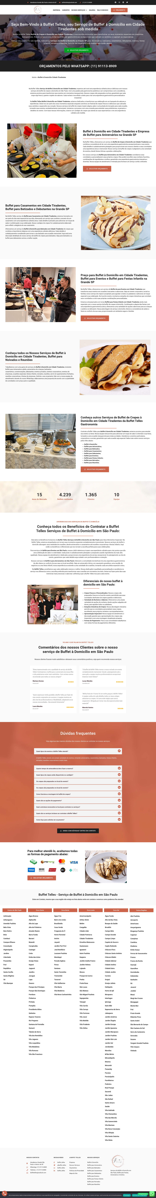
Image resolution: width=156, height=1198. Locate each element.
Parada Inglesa (59, 961)
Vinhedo (133, 1051)
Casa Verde (58, 927)
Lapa (30, 979)
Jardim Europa (110, 1024)
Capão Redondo (111, 946)
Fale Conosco (102, 10)
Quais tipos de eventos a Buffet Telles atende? (52, 751)
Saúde (107, 1106)
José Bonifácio (59, 950)
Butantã (31, 942)
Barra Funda (33, 935)
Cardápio (66, 10)
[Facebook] (115, 2)
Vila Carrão (84, 1006)
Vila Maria (58, 987)
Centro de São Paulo (14, 910)
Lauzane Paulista (60, 953)
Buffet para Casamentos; (93, 451)
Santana (57, 968)
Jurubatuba (109, 1047)
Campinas (134, 939)
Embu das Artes (34, 957)
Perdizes (32, 994)
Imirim (56, 938)
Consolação (7, 946)
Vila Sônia (108, 1140)
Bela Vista (7, 927)
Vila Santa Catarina (112, 1136)
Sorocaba (133, 1036)
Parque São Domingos (37, 991)
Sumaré (32, 1028)
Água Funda (109, 916)
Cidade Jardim (110, 972)
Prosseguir (127, 1195)
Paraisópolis (109, 1077)
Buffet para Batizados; (92, 449)
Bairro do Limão (60, 920)
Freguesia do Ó (59, 931)
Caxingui (32, 950)
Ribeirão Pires (135, 1017)
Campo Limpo (110, 938)
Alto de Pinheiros (35, 927)
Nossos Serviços (78, 10)
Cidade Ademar (110, 961)
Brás (5, 935)
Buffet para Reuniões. (91, 463)
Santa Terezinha (60, 972)
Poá (131, 1009)
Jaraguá (32, 976)
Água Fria (57, 916)
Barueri (31, 938)
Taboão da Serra (35, 1032)
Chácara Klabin (110, 957)
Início (34, 77)
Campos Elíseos (9, 942)
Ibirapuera (109, 994)
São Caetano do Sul (137, 1028)
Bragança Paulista (137, 931)
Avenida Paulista (9, 923)
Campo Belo (109, 931)
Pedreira (108, 1084)
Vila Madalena (34, 1047)
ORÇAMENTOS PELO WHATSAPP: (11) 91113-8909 (78, 66)
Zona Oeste (40, 910)
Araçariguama (135, 927)
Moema (108, 1062)
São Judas (109, 1095)
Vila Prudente (85, 1024)
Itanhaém (133, 980)
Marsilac (108, 1050)
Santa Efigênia (8, 976)
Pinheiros (32, 998)
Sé (4, 979)
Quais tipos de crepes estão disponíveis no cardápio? (54, 775)
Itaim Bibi (108, 1006)
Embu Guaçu (135, 950)
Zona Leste (91, 910)
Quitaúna (32, 1013)
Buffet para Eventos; (91, 456)
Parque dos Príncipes (36, 987)
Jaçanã (57, 942)
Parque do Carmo (86, 976)
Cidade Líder (84, 931)
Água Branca (33, 916)
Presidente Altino (35, 1009)
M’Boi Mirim (109, 1054)
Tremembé (58, 976)
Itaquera (83, 957)
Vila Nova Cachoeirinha (62, 994)
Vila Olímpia (109, 1133)
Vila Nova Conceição (112, 1129)
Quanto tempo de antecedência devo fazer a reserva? (54, 768)
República (7, 968)
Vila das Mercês (111, 1118)
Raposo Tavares (35, 1017)
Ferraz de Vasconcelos (138, 953)
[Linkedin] (123, 2)
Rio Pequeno (33, 1021)
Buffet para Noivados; (91, 460)
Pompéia (32, 1006)
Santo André (134, 1021)
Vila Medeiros (59, 991)
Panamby (108, 1069)
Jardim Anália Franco (87, 961)
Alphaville (32, 920)
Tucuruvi (57, 979)
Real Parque (109, 1088)
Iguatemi (83, 950)
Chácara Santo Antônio (113, 953)
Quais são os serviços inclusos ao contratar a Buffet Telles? (56, 813)
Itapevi (31, 965)
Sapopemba (84, 998)
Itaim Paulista (85, 953)
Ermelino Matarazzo (87, 942)
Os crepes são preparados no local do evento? (52, 781)
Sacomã (108, 1092)
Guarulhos (134, 968)
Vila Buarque (8, 983)
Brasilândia (58, 923)
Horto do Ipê (109, 991)
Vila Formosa (84, 1013)
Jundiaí (133, 991)
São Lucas (83, 987)
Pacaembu (7, 961)
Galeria (92, 10)
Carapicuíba (33, 946)
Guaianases (84, 946)
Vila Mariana (109, 1125)
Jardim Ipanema (111, 1028)
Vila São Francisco (35, 1054)
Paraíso (108, 1073)
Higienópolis (8, 950)
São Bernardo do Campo (139, 1024)
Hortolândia (134, 972)
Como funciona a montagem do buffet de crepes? (53, 794)
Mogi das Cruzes (136, 998)
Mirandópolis (110, 1058)
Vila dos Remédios (35, 1036)
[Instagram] (119, 2)
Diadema (133, 946)
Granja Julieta (110, 983)
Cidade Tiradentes (86, 938)
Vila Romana (33, 1050)
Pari (4, 965)
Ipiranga (108, 1002)
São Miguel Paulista (87, 994)
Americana (134, 924)
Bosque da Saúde (111, 923)
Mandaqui (58, 957)
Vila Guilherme (59, 983)
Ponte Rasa (84, 983)
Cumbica (133, 942)
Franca (133, 957)
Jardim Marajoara (111, 1032)
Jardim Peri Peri (60, 946)
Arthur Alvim (84, 920)
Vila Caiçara (134, 1047)
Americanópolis (85, 916)
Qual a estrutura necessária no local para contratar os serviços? (58, 807)
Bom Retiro (7, 931)
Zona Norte (65, 910)
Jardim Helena (85, 965)
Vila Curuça (84, 1009)
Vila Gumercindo (111, 1121)
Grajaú (107, 979)
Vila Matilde (84, 1021)
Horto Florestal (59, 935)
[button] (78, 751)
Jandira (31, 972)
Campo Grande (110, 935)
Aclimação (7, 916)
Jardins (6, 953)
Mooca (82, 972)
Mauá (132, 995)
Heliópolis (108, 987)
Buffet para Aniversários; (93, 446)
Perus (56, 965)
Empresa (56, 10)
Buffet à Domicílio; (90, 444)
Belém (82, 923)
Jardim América (111, 1017)
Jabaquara (109, 1013)
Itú (131, 983)
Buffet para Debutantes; (92, 453)
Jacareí (133, 987)
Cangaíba (83, 927)
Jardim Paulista (111, 1036)
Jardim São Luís (111, 1039)
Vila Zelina (83, 1028)
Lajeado (82, 968)
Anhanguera (7, 920)
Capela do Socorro (111, 942)
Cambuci (6, 938)
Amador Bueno (34, 931)
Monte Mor (134, 1006)
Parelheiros (109, 1080)
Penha (82, 979)
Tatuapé (83, 1002)
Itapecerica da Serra (112, 1009)
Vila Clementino (111, 1114)
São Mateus (84, 991)
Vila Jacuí (83, 1017)
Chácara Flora (110, 950)
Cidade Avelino (110, 965)
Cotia (31, 953)
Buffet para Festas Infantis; (93, 458)
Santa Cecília (8, 972)
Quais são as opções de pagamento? (49, 800)
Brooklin (108, 927)
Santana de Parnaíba (36, 1024)
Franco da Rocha (136, 961)
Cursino (108, 976)
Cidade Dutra (110, 968)
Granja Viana (33, 961)
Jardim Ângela (110, 1021)
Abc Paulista (135, 916)
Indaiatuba (134, 976)
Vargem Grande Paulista (139, 1043)
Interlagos (108, 998)
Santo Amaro (110, 1103)
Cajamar (133, 935)
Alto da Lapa (33, 923)
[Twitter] (127, 2)
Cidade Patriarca (86, 935)
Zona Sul (116, 910)
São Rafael (109, 1099)
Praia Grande (135, 1013)
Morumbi (108, 1065)
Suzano (133, 1039)
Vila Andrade (109, 1110)
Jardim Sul (109, 1043)
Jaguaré (32, 968)
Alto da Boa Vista (111, 920)
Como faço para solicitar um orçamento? (50, 820)
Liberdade (7, 957)
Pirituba (32, 1002)
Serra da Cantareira (137, 1032)
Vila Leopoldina (34, 1043)
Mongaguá (134, 1002)
